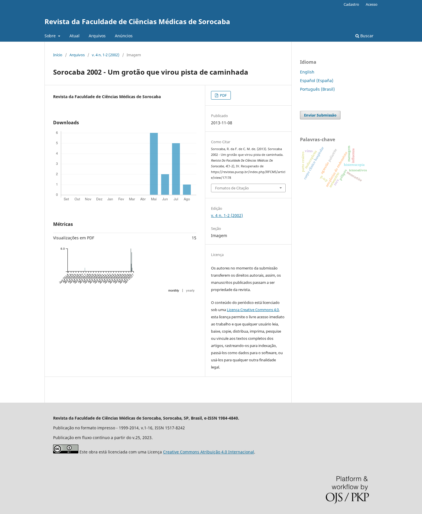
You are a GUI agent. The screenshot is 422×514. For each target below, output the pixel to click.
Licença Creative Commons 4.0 (253, 309)
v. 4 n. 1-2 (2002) (105, 54)
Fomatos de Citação (232, 188)
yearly (190, 290)
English (307, 72)
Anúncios (124, 35)
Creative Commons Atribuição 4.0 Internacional (208, 452)
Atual (74, 35)
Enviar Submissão (320, 115)
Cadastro (351, 4)
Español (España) (316, 80)
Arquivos (97, 35)
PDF (223, 95)
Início (57, 54)
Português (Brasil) (317, 89)
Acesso (372, 4)
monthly (173, 290)
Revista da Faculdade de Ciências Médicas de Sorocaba (137, 21)
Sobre (50, 35)
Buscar (366, 35)
